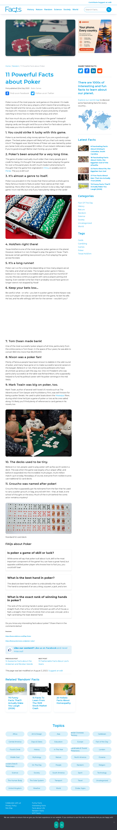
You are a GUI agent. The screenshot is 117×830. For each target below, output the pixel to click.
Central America (15, 742)
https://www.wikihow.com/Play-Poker (18, 636)
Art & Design (37, 734)
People (58, 765)
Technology (102, 773)
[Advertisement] (38, 320)
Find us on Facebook (19, 93)
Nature (39, 9)
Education (58, 742)
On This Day (37, 765)
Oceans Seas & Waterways (11, 765)
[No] (114, 822)
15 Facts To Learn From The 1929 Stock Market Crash (39, 703)
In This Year (58, 749)
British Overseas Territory (77, 734)
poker (81, 250)
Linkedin (93, 70)
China (46, 168)
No (62, 825)
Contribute (93, 2)
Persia (8, 171)
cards (80, 240)
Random (48, 9)
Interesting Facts (39, 806)
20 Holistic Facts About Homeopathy (64, 700)
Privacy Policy (11, 806)
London (102, 749)
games (81, 247)
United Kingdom (15, 788)
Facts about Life (38, 808)
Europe (80, 742)
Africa (15, 734)
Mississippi (60, 395)
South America (58, 773)
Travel (80, 781)
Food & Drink (15, 749)
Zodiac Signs (80, 788)
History (30, 9)
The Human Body (15, 781)
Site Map (9, 808)
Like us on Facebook (46, 648)
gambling (82, 244)
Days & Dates (36, 742)
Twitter (80, 70)
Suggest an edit (105, 2)
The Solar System (37, 781)
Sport (80, 773)
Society (67, 9)
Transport (58, 781)
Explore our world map (88, 100)
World (75, 9)
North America (80, 757)
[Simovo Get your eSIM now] (95, 52)
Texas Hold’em (84, 254)
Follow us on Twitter (44, 93)
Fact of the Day (85, 203)
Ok (56, 825)
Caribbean (102, 734)
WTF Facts (36, 813)
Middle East (15, 757)
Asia (58, 734)
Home (8, 66)
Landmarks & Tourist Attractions (79, 749)
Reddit (99, 70)
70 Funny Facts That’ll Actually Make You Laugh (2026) (15, 703)
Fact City (13, 10)
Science (58, 9)
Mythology (36, 757)
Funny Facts (37, 803)
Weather (36, 788)
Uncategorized (85, 223)
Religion (102, 765)
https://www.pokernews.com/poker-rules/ (20, 641)
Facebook (86, 70)
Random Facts (38, 811)
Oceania (102, 757)
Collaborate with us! (13, 803)
